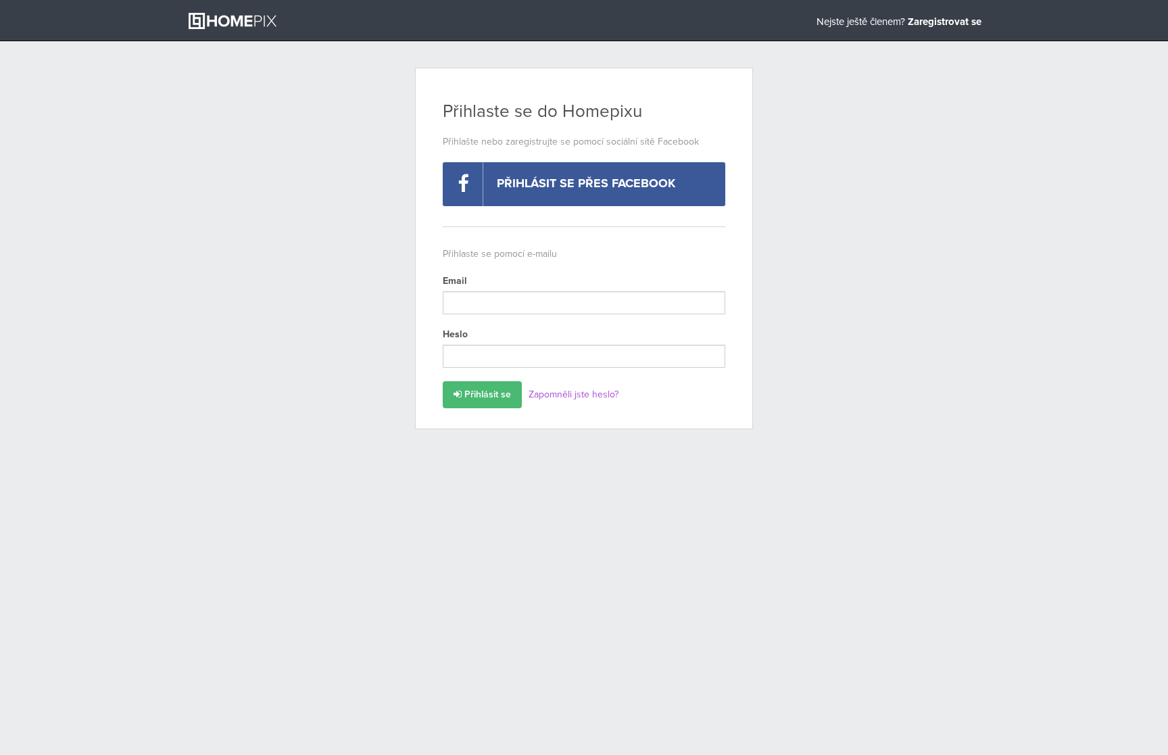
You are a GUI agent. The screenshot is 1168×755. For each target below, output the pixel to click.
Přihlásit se (486, 394)
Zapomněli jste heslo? (573, 394)
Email (455, 281)
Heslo (455, 334)
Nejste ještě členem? (899, 22)
